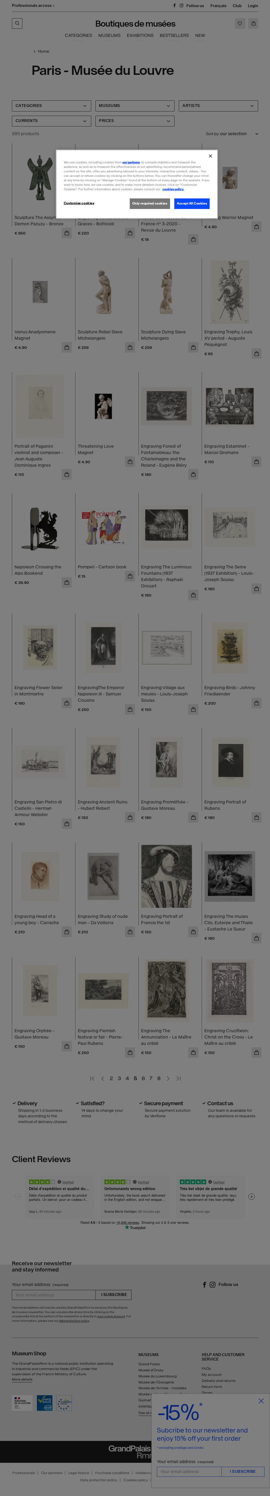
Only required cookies (149, 203)
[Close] (210, 156)
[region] (137, 184)
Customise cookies (79, 203)
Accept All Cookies (192, 203)
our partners (131, 162)
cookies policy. (173, 189)
